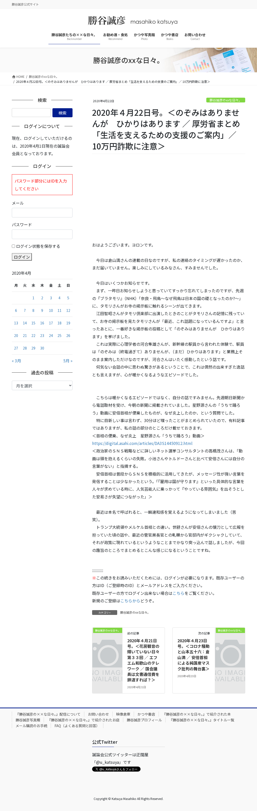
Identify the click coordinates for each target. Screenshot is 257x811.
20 (16, 335)
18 (59, 322)
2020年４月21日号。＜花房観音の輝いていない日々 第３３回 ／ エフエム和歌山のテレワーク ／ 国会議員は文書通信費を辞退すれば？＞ (145, 660)
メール (18, 203)
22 (33, 335)
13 (16, 322)
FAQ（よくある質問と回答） (77, 725)
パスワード (22, 224)
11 (59, 310)
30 (42, 348)
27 (16, 348)
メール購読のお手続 (31, 725)
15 (33, 322)
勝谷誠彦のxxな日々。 (226, 100)
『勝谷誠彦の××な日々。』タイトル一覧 (201, 719)
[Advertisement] (168, 198)
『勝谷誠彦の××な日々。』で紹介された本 (196, 714)
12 (68, 310)
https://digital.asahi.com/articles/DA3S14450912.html (142, 443)
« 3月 (16, 361)
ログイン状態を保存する (38, 246)
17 (51, 322)
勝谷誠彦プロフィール (144, 719)
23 (42, 335)
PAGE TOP (246, 782)
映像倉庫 (123, 714)
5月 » (68, 361)
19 (68, 322)
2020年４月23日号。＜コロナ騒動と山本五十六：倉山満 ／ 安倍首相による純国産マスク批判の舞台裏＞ (193, 655)
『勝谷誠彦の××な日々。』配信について (48, 714)
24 (51, 335)
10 (51, 310)
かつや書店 (146, 714)
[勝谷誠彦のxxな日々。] (107, 636)
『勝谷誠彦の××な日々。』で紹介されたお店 (83, 719)
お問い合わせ (98, 714)
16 (42, 322)
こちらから (130, 601)
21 (25, 335)
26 (68, 335)
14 (25, 322)
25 (59, 335)
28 (25, 348)
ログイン (22, 257)
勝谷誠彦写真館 (28, 719)
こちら (178, 593)
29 (33, 348)
